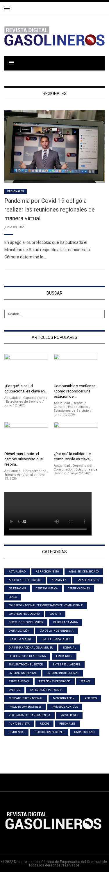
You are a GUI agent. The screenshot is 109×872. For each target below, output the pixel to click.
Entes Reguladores (66, 664)
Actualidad (12, 398)
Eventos (14, 689)
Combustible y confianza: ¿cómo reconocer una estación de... (75, 391)
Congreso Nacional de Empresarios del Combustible (46, 605)
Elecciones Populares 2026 (27, 656)
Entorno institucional (63, 673)
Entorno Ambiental (18, 475)
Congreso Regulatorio (24, 613)
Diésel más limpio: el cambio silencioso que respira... (23, 459)
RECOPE (44, 723)
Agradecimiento (47, 571)
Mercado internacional (26, 698)
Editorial (69, 647)
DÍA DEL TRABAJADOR (55, 639)
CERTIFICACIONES (79, 588)
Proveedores (69, 715)
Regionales (15, 191)
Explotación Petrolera (46, 689)
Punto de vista (19, 723)
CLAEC (13, 597)
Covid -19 (55, 613)
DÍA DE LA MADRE (20, 639)
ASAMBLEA (59, 580)
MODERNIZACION (63, 698)
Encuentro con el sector (26, 664)
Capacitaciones (35, 398)
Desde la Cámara (65, 622)
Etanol (85, 681)
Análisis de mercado (84, 571)
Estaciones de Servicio (23, 402)
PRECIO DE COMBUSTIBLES (25, 706)
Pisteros (91, 698)
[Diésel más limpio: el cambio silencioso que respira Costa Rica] (26, 435)
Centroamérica (34, 471)
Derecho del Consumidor (26, 622)
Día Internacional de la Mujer (31, 647)
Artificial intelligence (25, 580)
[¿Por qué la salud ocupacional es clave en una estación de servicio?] (26, 367)
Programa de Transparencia (29, 715)
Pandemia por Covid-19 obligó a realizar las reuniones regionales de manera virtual (49, 209)
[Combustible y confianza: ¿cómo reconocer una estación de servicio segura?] (75, 367)
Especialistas (78, 407)
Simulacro (16, 732)
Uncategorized (84, 732)
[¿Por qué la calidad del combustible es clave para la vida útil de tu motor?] (75, 435)
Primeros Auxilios (65, 706)
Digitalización (19, 630)
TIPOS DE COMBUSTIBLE (49, 732)
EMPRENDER (64, 656)
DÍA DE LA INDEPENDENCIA (57, 630)
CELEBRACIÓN (17, 588)
